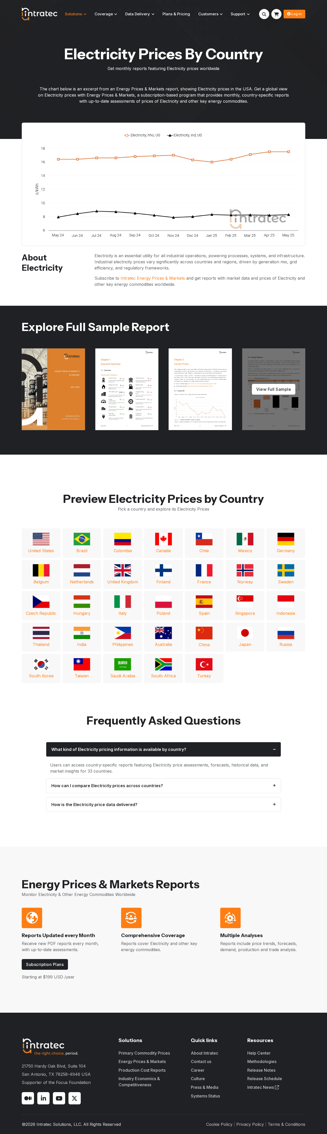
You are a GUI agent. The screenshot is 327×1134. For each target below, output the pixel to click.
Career (197, 1070)
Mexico (245, 550)
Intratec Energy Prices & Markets (153, 278)
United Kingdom (122, 581)
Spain (204, 613)
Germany (286, 550)
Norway (245, 581)
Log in (296, 14)
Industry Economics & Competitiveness (139, 1081)
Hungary (81, 613)
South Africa (163, 675)
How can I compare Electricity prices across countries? (107, 785)
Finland (163, 581)
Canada (163, 550)
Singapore (245, 613)
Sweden (286, 581)
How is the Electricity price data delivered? (94, 804)
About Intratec (204, 1053)
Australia (163, 644)
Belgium (41, 581)
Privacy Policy (250, 1124)
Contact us (201, 1061)
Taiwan (82, 675)
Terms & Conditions (286, 1124)
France (204, 581)
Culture (198, 1078)
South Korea (41, 675)
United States (41, 550)
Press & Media (204, 1087)
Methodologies (261, 1061)
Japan (245, 644)
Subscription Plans (45, 964)
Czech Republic (41, 613)
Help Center (259, 1053)
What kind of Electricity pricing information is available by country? (118, 749)
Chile (204, 550)
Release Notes (261, 1070)
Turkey (204, 675)
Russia (285, 644)
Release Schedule (264, 1078)
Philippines (122, 644)
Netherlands (82, 581)
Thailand (41, 644)
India (81, 644)
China (204, 644)
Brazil (81, 550)
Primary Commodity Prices (144, 1053)
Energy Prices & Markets (142, 1061)
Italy (123, 613)
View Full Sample (273, 389)
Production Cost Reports (142, 1070)
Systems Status (205, 1095)
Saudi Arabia (122, 675)
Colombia (123, 550)
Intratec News (261, 1087)
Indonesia (285, 613)
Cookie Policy (219, 1124)
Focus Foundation (73, 1082)
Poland (163, 613)
